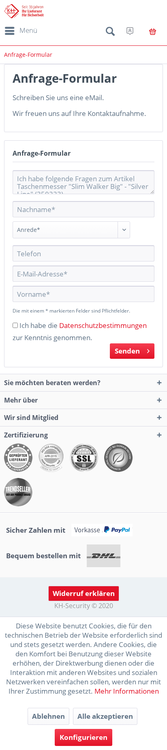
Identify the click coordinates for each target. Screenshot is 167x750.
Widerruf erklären (84, 593)
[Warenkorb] (152, 31)
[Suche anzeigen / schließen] (110, 32)
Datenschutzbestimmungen (103, 325)
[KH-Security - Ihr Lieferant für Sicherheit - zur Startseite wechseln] (24, 11)
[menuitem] (19, 30)
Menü (28, 30)
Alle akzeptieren (105, 716)
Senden (127, 351)
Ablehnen (48, 716)
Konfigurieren (83, 737)
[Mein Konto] (129, 30)
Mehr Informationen (126, 691)
